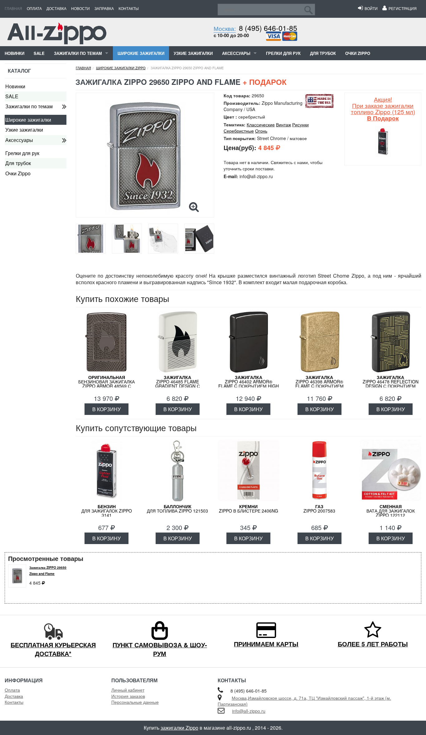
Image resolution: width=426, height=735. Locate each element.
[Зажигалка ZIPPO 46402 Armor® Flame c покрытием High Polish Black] (248, 341)
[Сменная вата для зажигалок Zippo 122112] (390, 471)
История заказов (128, 696)
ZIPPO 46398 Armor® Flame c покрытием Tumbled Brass (319, 383)
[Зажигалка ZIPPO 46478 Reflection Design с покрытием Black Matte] (390, 341)
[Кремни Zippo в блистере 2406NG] (248, 471)
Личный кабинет (127, 690)
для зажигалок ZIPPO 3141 (106, 510)
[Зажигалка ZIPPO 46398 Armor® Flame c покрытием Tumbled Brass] (320, 341)
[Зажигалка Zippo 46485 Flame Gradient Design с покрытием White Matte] (177, 341)
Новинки (14, 53)
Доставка (56, 8)
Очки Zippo (357, 53)
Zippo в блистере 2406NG (248, 508)
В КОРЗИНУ (106, 409)
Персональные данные (135, 702)
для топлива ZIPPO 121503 (177, 508)
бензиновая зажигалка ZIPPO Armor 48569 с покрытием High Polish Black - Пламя (106, 386)
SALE (39, 53)
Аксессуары (236, 53)
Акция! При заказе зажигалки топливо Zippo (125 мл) (383, 108)
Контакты (129, 8)
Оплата (34, 8)
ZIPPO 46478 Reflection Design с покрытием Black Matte (391, 383)
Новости (80, 8)
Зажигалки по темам (78, 53)
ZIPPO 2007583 (319, 508)
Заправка (104, 8)
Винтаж (283, 124)
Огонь (261, 131)
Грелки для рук (283, 53)
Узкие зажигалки (193, 53)
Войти (370, 8)
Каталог (19, 70)
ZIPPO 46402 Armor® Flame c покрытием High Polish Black (248, 383)
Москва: (225, 28)
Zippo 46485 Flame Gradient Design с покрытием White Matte (177, 383)
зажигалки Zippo (179, 727)
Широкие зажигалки (141, 53)
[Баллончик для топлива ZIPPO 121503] (177, 471)
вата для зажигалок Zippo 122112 (390, 510)
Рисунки (300, 124)
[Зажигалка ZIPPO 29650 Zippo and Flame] (145, 156)
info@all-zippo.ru (248, 711)
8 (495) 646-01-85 (268, 28)
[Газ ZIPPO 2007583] (320, 471)
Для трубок (323, 53)
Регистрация (402, 8)
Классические (261, 124)
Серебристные (239, 131)
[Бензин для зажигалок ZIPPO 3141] (107, 471)
